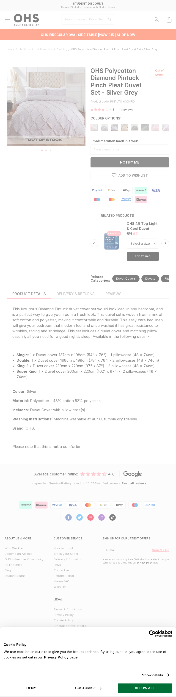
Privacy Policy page (61, 657)
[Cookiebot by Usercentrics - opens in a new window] (152, 633)
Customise (85, 688)
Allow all (145, 688)
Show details (152, 675)
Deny (31, 688)
